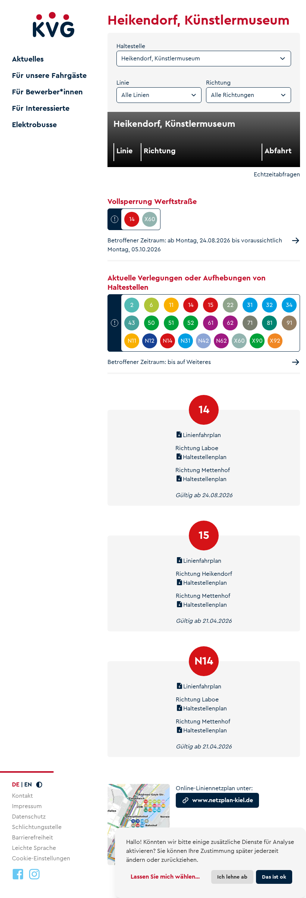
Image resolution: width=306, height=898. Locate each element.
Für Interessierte (40, 108)
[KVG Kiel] (54, 25)
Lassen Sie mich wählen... (165, 876)
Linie (122, 82)
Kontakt (22, 795)
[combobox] (203, 58)
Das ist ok (274, 876)
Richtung (218, 82)
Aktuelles (28, 59)
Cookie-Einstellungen (41, 858)
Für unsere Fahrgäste (49, 75)
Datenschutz (29, 816)
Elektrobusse (34, 125)
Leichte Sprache (34, 848)
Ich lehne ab (232, 876)
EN (28, 784)
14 (204, 410)
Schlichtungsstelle (37, 827)
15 (204, 535)
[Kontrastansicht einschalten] (39, 784)
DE (15, 784)
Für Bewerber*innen (47, 92)
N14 (203, 661)
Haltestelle (130, 46)
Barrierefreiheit (32, 837)
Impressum (27, 806)
